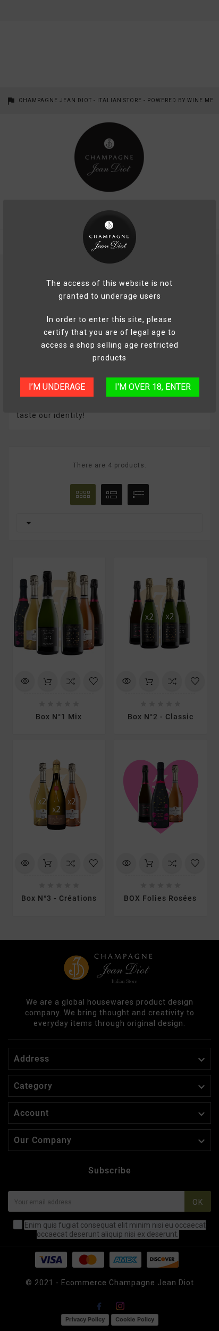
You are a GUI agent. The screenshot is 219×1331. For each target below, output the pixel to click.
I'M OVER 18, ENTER (153, 387)
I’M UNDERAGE (57, 387)
